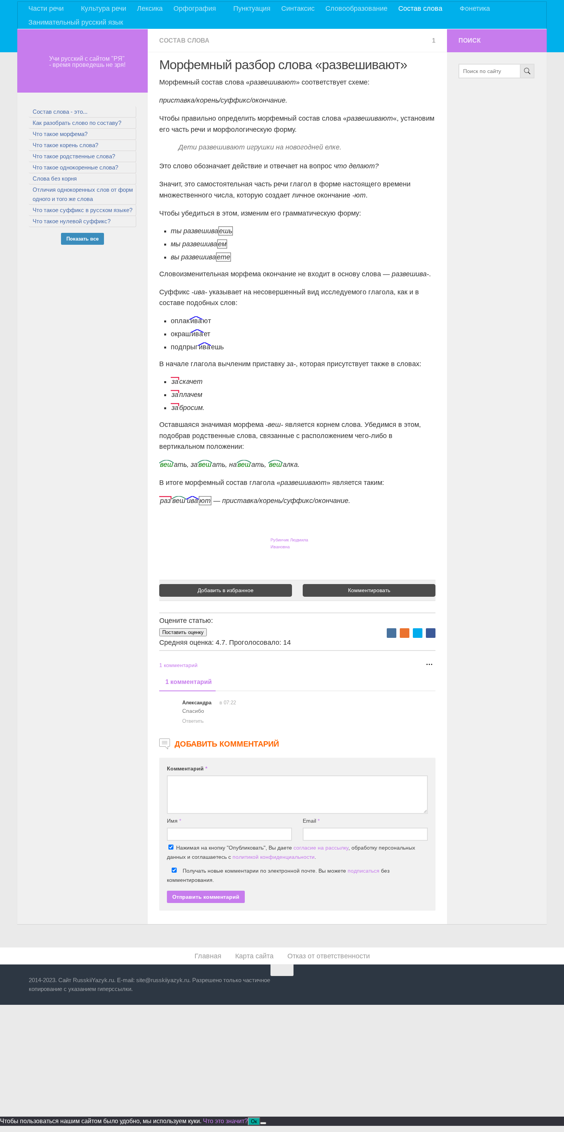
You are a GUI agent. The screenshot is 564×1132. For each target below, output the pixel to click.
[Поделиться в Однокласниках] (404, 633)
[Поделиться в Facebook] (430, 633)
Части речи (46, 8)
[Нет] (263, 1123)
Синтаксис (298, 8)
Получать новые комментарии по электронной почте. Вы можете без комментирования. (278, 875)
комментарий (178, 665)
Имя (174, 821)
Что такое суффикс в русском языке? (82, 210)
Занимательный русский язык (75, 22)
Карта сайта (254, 956)
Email (311, 821)
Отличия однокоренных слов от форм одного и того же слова (83, 194)
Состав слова (420, 8)
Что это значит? (225, 1121)
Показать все (82, 239)
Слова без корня (55, 178)
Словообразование (356, 8)
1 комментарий (188, 682)
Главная (208, 956)
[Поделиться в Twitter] (417, 633)
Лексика (150, 8)
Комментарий (187, 768)
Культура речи (103, 8)
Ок (254, 1121)
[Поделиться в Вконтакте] (391, 633)
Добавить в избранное (226, 590)
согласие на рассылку (321, 848)
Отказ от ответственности (328, 956)
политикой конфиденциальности (274, 857)
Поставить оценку (183, 632)
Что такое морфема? (60, 134)
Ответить (193, 721)
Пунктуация (251, 8)
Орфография (194, 8)
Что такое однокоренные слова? (75, 167)
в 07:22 (227, 702)
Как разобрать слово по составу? (77, 123)
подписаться (363, 871)
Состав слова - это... (60, 111)
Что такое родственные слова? (74, 156)
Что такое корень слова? (65, 145)
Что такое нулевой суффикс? (71, 221)
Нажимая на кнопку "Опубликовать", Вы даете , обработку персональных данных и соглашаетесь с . (291, 852)
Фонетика (475, 8)
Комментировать (369, 590)
